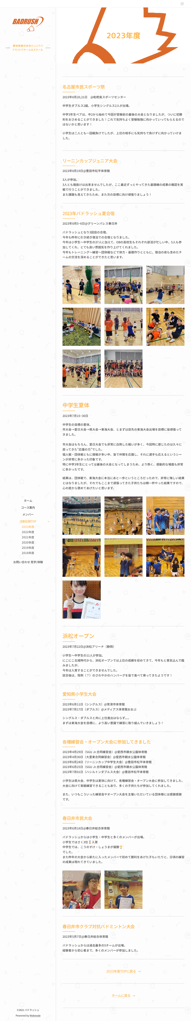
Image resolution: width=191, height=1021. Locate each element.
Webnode (35, 1015)
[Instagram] (182, 4)
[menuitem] (28, 500)
